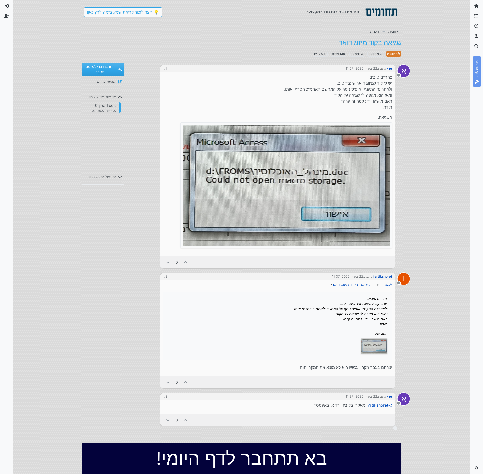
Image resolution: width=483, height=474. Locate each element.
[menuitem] (6, 6)
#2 (165, 276)
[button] (476, 468)
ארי (389, 68)
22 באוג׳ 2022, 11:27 (361, 68)
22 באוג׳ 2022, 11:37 (347, 276)
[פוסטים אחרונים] (476, 26)
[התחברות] (6, 6)
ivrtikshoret (382, 276)
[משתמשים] (476, 36)
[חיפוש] (476, 46)
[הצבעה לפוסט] (185, 262)
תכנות (391, 54)
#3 (165, 396)
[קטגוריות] (476, 16)
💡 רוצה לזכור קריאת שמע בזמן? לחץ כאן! (123, 12)
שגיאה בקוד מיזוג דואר (351, 284)
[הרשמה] (6, 16)
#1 (165, 68)
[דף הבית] (476, 6)
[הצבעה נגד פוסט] (167, 262)
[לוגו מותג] (381, 12)
